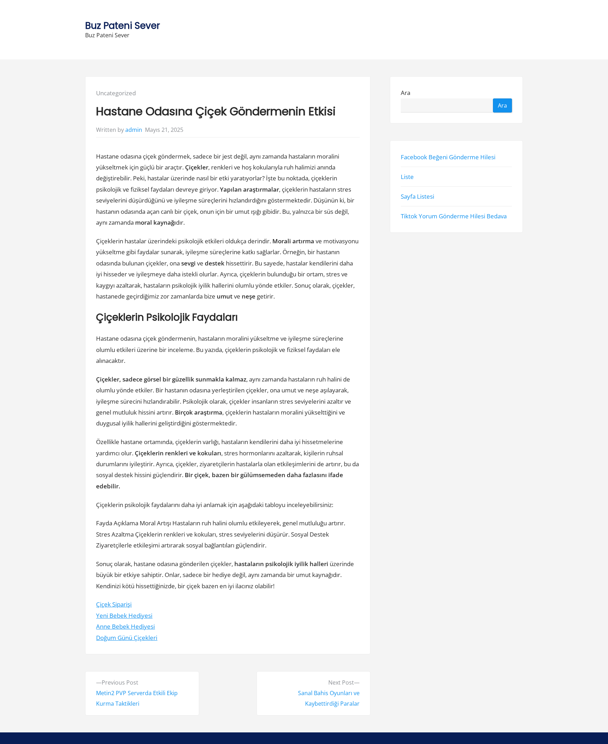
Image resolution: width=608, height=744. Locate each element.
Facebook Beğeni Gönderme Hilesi (448, 157)
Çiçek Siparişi (114, 604)
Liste (407, 177)
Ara (405, 93)
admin (133, 130)
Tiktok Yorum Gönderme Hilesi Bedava (454, 216)
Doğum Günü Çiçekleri (126, 638)
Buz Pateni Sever (122, 25)
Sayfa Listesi (417, 196)
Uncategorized (116, 93)
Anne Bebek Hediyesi (125, 626)
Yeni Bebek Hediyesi (124, 615)
